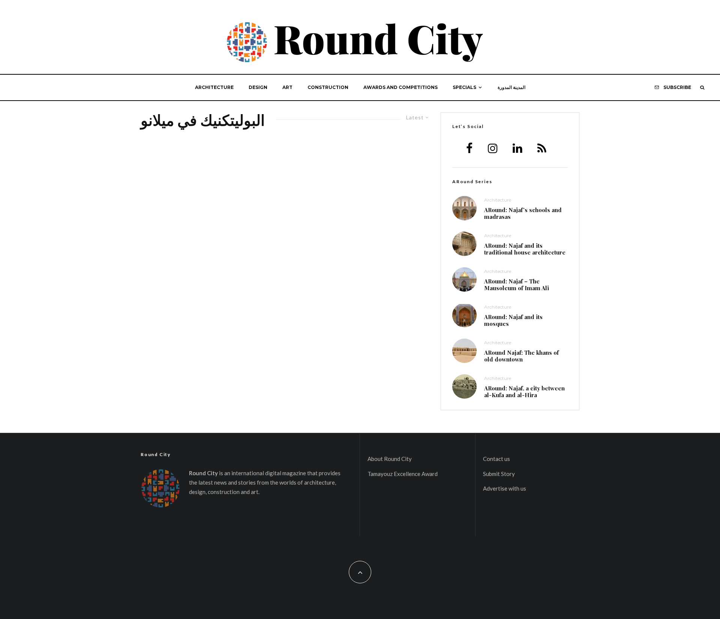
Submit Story (499, 473)
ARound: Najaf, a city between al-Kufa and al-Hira (524, 391)
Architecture (214, 87)
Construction (328, 87)
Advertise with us (504, 488)
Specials (464, 87)
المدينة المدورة (511, 87)
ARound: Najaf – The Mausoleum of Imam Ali (516, 284)
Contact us (496, 458)
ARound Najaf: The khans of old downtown (521, 356)
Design (258, 87)
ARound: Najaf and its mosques (513, 320)
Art (287, 87)
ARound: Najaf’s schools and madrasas (523, 213)
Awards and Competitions (400, 87)
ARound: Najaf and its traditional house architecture (525, 249)
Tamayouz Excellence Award (403, 473)
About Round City (390, 458)
